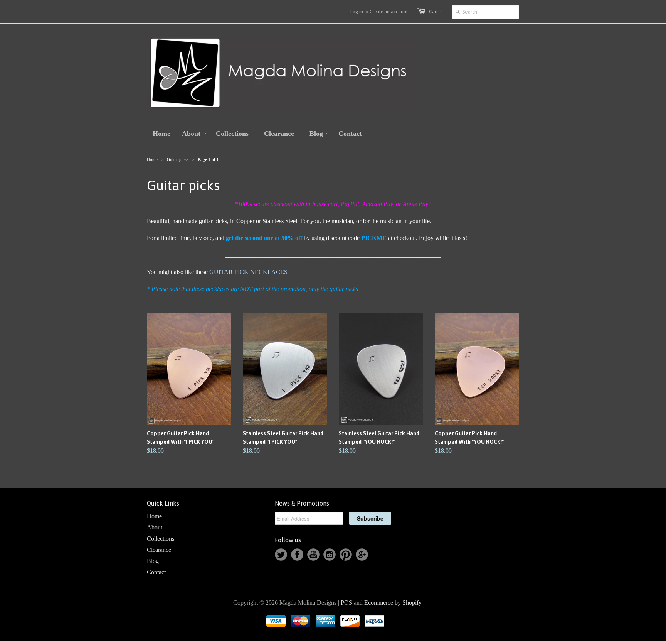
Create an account (389, 11)
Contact (156, 572)
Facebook (297, 554)
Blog (153, 561)
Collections (160, 538)
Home (154, 516)
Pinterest (346, 554)
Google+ (362, 554)
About (154, 527)
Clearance (159, 549)
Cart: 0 (435, 11)
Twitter (281, 554)
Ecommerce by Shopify (393, 602)
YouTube (313, 554)
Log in (356, 11)
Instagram (329, 554)
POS (346, 602)
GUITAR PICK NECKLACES (248, 272)
